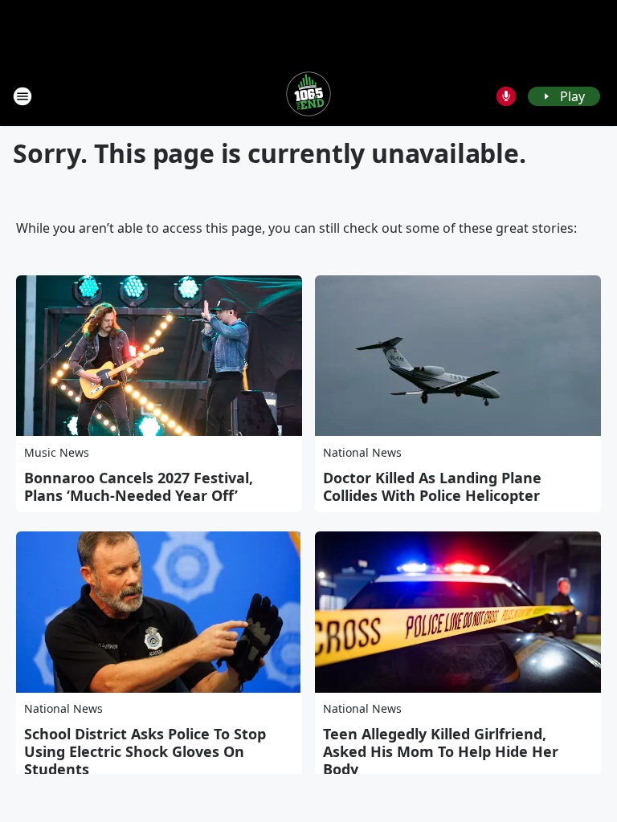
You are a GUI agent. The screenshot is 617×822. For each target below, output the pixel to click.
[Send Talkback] (506, 96)
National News (362, 452)
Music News (56, 452)
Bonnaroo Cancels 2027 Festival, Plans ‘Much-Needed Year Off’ (138, 486)
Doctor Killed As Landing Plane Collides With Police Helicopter (432, 486)
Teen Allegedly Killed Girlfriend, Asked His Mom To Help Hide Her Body (440, 751)
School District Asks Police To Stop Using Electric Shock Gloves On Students (145, 751)
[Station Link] (308, 96)
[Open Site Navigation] (22, 96)
